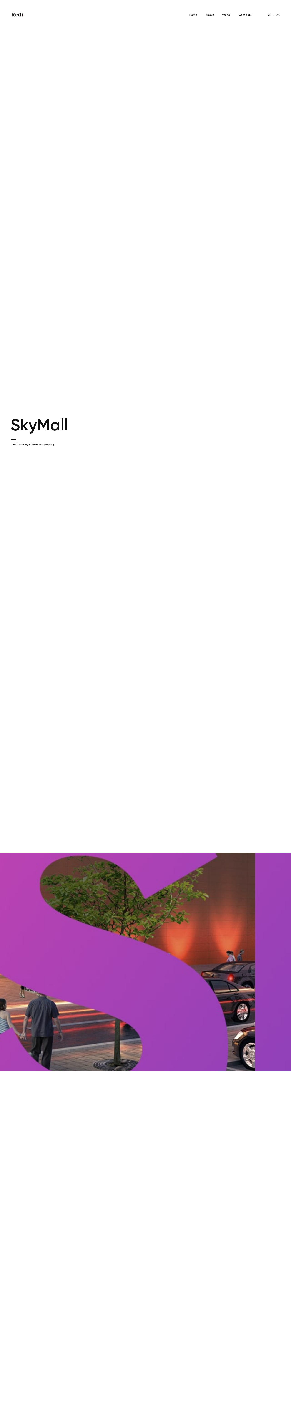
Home (193, 15)
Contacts (245, 15)
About (210, 15)
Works (226, 15)
